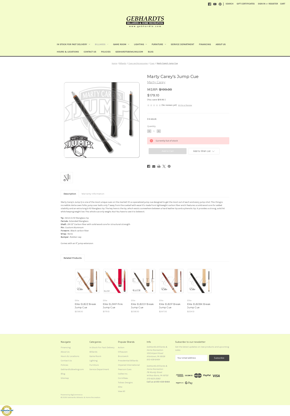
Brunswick (123, 356)
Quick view (84, 278)
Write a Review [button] (185, 105)
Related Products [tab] (73, 258)
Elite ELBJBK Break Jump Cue (198, 306)
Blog (150, 51)
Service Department (182, 44)
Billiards (100, 44)
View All (121, 391)
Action (121, 347)
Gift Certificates (246, 3)
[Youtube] (214, 4)
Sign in (261, 3)
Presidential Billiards (128, 360)
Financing (205, 44)
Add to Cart (115, 283)
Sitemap (65, 378)
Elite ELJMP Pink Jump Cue (113, 306)
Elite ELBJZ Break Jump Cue (85, 306)
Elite (120, 387)
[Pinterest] (220, 4)
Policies (106, 51)
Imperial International (129, 365)
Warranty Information (93, 193)
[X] (164, 166)
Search (229, 3)
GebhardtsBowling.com (129, 51)
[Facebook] (209, 4)
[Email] (153, 166)
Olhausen (122, 352)
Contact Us (90, 51)
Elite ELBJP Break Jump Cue (169, 306)
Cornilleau (123, 378)
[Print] (158, 166)
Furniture (157, 44)
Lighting (139, 44)
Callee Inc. (123, 373)
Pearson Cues (125, 369)
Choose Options (87, 283)
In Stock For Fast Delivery (72, 44)
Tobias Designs (125, 382)
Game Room (119, 44)
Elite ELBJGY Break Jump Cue (142, 306)
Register (273, 3)
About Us (221, 44)
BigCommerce (76, 395)
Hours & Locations (68, 51)
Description (70, 193)
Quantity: (151, 126)
